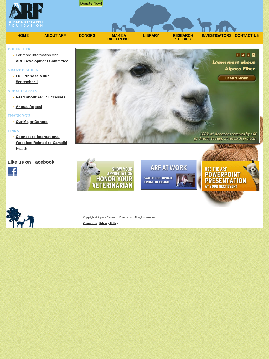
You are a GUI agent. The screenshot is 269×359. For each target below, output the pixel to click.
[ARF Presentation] (231, 174)
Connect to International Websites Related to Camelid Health (41, 143)
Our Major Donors (32, 122)
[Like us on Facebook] (40, 171)
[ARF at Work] (170, 175)
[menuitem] (21, 35)
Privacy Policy (108, 223)
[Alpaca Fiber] (169, 96)
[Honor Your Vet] (107, 174)
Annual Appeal (29, 107)
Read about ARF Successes (40, 97)
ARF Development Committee (42, 61)
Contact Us (90, 223)
